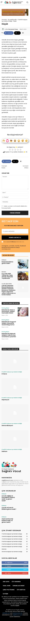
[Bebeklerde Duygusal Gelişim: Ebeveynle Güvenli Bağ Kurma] (23, 323)
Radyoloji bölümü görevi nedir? (7, 262)
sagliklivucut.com (17, 615)
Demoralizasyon (7, 425)
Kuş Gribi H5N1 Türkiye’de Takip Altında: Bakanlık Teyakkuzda (7, 276)
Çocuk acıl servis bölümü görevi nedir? (9, 508)
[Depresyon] (15, 387)
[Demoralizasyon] (15, 413)
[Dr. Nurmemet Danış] (3, 29)
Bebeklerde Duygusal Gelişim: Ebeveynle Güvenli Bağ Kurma (9, 323)
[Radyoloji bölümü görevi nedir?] (23, 263)
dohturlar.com (6, 613)
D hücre (26, 167)
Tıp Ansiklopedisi (12, 19)
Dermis (3, 167)
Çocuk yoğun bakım (7, 283)
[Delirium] (15, 439)
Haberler (4, 271)
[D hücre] (15, 361)
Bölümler (4, 259)
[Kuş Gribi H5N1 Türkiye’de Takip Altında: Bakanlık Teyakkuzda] (23, 275)
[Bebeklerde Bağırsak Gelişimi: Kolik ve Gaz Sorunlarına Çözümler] (23, 335)
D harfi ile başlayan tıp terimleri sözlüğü (12, 371)
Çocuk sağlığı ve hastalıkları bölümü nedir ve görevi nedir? (8, 498)
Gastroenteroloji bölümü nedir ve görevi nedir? (7, 520)
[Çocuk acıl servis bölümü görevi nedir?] (23, 509)
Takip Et (25, 566)
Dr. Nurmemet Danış (12, 29)
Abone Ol (24, 573)
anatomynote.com (17, 613)
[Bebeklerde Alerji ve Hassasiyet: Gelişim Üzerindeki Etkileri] (23, 312)
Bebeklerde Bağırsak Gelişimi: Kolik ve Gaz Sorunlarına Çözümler (9, 335)
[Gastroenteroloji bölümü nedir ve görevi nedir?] (23, 520)
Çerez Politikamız (11, 241)
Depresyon (5, 400)
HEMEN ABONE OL (15, 237)
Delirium (4, 451)
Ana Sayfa (4, 19)
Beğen (25, 562)
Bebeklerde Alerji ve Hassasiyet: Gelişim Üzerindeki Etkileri (8, 311)
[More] (23, 33)
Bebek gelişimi (5, 308)
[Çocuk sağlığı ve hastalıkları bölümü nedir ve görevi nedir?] (23, 497)
